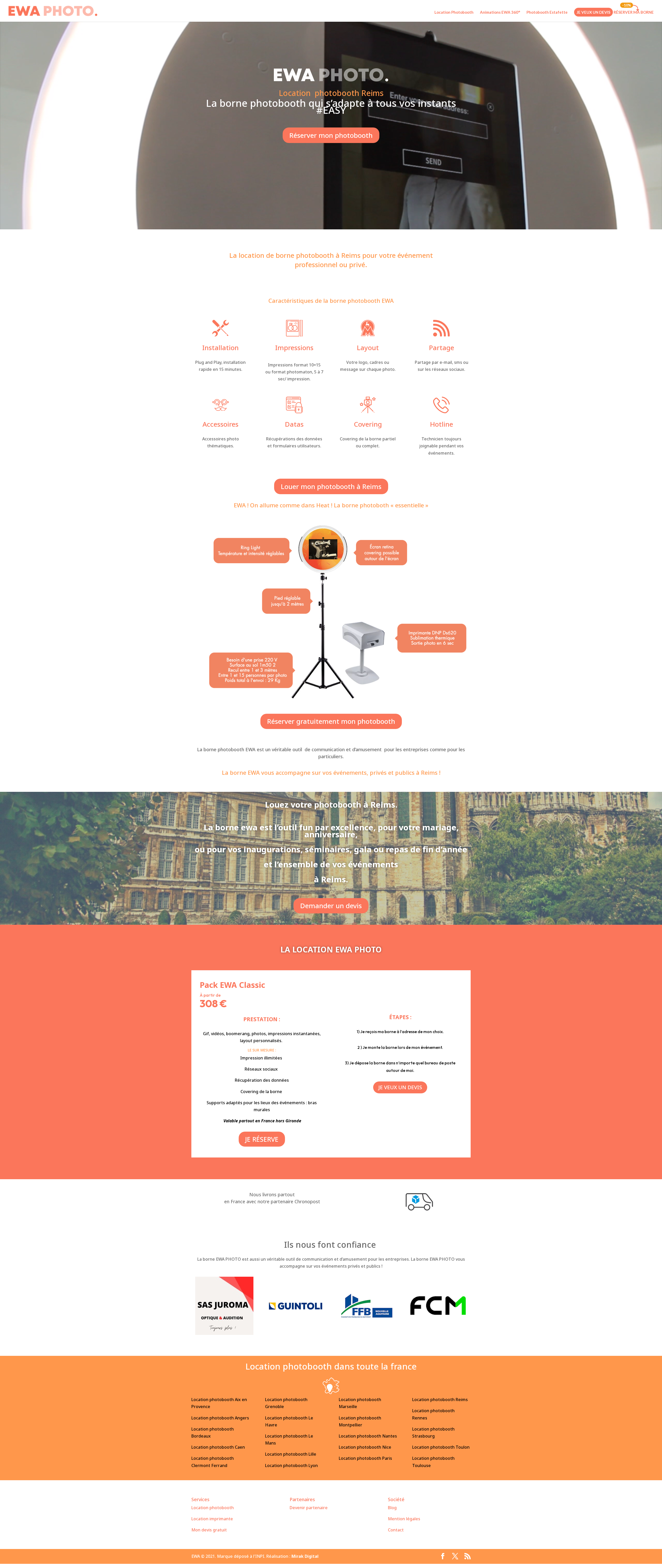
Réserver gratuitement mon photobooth (331, 721)
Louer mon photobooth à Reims (331, 486)
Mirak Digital (305, 1556)
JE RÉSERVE (262, 1139)
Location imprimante (212, 1519)
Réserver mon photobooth (331, 135)
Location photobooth (212, 1507)
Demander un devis (331, 905)
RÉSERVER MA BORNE (634, 12)
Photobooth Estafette (547, 12)
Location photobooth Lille (290, 1454)
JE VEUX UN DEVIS (593, 12)
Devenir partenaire (309, 1507)
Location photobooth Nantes (368, 1436)
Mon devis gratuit (209, 1530)
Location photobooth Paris (365, 1458)
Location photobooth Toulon (441, 1447)
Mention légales (404, 1519)
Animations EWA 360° (500, 12)
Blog (392, 1507)
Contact (396, 1530)
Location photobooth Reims (440, 1399)
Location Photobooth (453, 12)
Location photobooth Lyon (291, 1465)
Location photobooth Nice (365, 1447)
